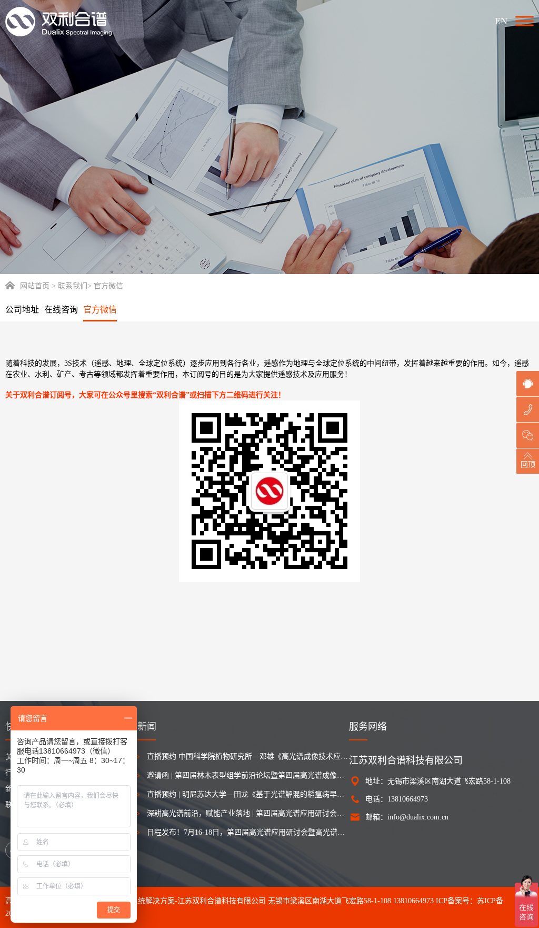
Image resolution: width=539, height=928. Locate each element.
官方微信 (100, 309)
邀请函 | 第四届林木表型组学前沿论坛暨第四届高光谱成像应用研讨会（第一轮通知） (247, 775)
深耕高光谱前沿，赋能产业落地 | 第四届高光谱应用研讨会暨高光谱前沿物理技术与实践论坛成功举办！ (247, 813)
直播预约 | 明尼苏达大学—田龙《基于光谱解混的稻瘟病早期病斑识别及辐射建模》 (247, 794)
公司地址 (22, 309)
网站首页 (34, 286)
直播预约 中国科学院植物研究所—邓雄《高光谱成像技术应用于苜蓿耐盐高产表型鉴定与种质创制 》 (247, 756)
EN (501, 21)
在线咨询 (61, 309)
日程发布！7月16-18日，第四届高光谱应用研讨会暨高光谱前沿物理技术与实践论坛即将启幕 (247, 832)
